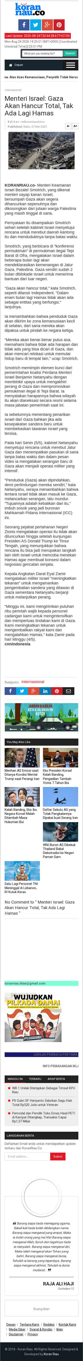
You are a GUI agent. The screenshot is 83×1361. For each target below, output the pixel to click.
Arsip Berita (56, 1079)
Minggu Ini (15, 1079)
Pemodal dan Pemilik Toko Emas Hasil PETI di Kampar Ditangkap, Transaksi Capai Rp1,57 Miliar (43, 1117)
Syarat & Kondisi (41, 1329)
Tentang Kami (29, 1324)
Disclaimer (16, 1334)
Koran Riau (51, 1354)
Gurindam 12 (66, 1288)
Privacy (33, 1334)
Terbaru (35, 1079)
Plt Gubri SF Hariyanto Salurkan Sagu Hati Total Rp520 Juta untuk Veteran (42, 1103)
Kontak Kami (67, 1324)
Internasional (13, 90)
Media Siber (17, 1329)
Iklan (59, 1329)
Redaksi (48, 1324)
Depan (19, 64)
